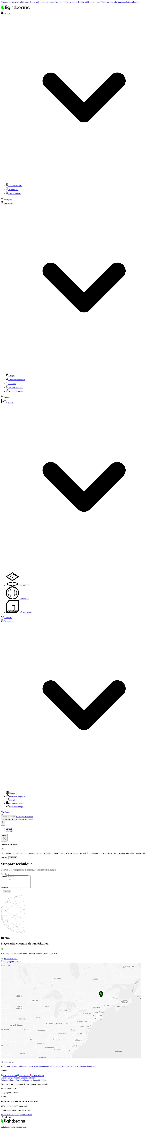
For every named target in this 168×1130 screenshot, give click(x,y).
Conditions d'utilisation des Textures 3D (63, 1066)
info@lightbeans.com (12, 961)
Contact (6, 397)
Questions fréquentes (16, 380)
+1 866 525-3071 (10, 959)
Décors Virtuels (14, 194)
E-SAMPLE (15, 186)
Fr (3, 822)
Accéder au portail (15, 388)
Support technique (15, 391)
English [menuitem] (9, 829)
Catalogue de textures (24, 817)
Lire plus (4, 857)
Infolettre (12, 384)
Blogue (11, 376)
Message (4, 887)
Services (9, 403)
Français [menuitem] (9, 831)
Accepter (12, 858)
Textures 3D (13, 190)
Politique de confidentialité (11, 1066)
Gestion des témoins (87, 1066)
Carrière (4, 1078)
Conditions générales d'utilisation (35, 1066)
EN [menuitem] (2, 814)
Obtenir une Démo (8, 817)
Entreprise (7, 199)
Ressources (8, 621)
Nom (3, 874)
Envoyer (7, 892)
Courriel (4, 877)
